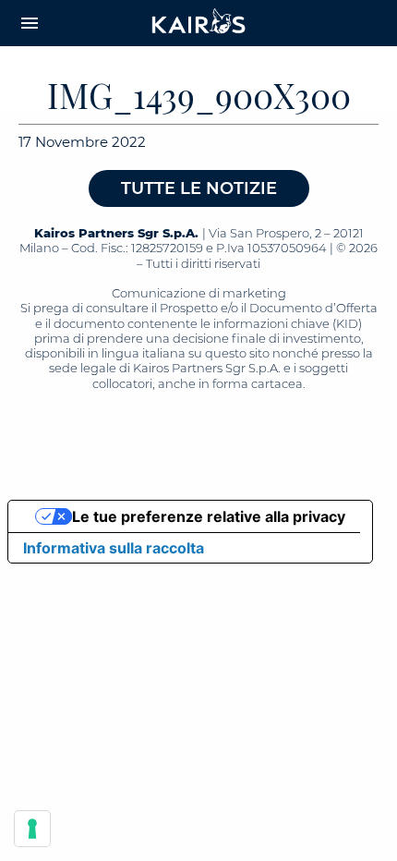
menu (29, 23)
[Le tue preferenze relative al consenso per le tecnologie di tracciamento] (32, 828)
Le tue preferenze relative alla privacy (208, 516)
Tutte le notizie (199, 188)
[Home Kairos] (199, 23)
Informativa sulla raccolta (113, 548)
